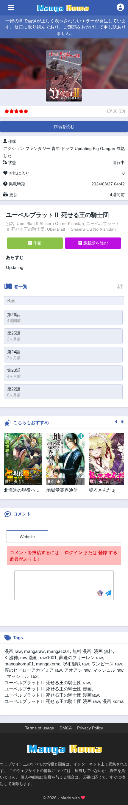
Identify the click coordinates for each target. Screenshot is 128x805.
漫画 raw (13, 651)
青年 (55, 148)
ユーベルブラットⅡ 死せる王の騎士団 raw (47, 682)
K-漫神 (11, 657)
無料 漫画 (81, 651)
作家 (36, 243)
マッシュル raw (108, 670)
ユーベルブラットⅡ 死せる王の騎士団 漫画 (48, 688)
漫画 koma (113, 701)
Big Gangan (104, 148)
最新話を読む (95, 243)
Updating (83, 148)
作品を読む (64, 126)
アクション (13, 148)
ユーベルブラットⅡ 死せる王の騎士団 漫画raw (51, 695)
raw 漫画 (29, 657)
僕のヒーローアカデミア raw (33, 670)
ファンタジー (37, 148)
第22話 (13, 389)
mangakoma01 (19, 663)
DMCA (66, 728)
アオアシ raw (77, 670)
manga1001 (58, 651)
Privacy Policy (90, 728)
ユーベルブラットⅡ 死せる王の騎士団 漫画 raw (52, 701)
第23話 (13, 370)
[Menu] (11, 7)
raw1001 (48, 657)
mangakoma (48, 663)
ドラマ (67, 148)
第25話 (13, 333)
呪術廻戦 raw (76, 663)
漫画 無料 (103, 651)
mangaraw (34, 651)
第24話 (13, 351)
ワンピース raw (106, 663)
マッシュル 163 (22, 676)
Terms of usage (39, 728)
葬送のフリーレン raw (81, 657)
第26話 (13, 314)
